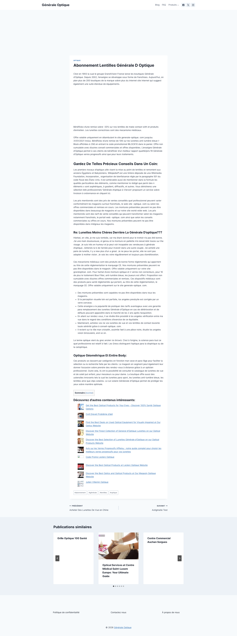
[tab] (113, 586)
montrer (89, 393)
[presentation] (119, 545)
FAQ (164, 5)
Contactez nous (118, 612)
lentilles (103, 493)
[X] (188, 5)
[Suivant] (180, 558)
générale (93, 493)
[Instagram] (193, 5)
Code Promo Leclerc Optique (100, 457)
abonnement (80, 493)
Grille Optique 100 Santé (72, 538)
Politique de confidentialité (66, 612)
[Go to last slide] (57, 558)
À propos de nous (171, 612)
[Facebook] (183, 5)
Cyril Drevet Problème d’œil (99, 414)
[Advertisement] (118, 37)
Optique (76, 60)
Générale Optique (122, 627)
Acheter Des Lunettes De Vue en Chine (88, 508)
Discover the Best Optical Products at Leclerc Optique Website (117, 465)
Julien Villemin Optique (97, 482)
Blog (157, 5)
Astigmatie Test (160, 508)
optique (113, 493)
